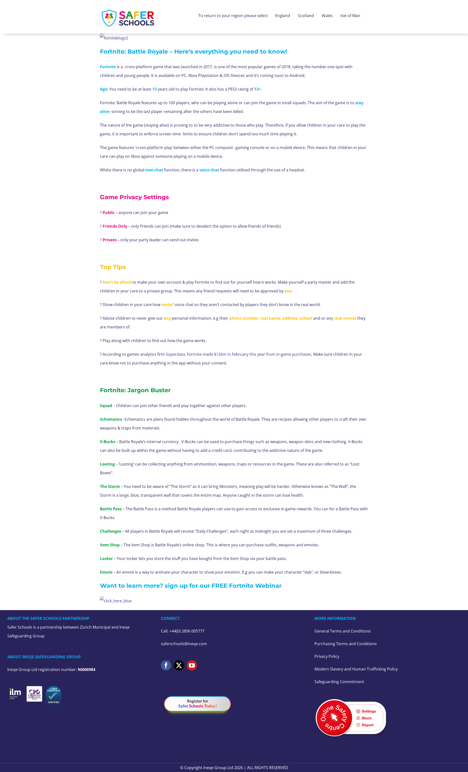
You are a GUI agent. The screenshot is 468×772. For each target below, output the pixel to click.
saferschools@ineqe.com (184, 643)
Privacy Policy (326, 656)
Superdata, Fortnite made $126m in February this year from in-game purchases (238, 354)
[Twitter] (179, 665)
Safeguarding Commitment (339, 681)
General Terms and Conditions (342, 631)
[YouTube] (192, 665)
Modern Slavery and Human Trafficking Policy (356, 669)
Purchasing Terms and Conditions (345, 643)
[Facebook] (166, 665)
